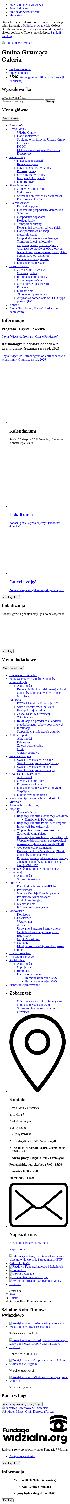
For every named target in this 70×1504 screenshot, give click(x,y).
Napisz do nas (18, 1249)
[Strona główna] (35, 43)
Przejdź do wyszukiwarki (24, 11)
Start (12, 1294)
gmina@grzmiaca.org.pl (33, 1242)
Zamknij (56, 32)
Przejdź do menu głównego (26, 4)
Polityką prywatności (36, 25)
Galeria (13, 1298)
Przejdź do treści (19, 8)
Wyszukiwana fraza (14, 97)
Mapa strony (17, 15)
